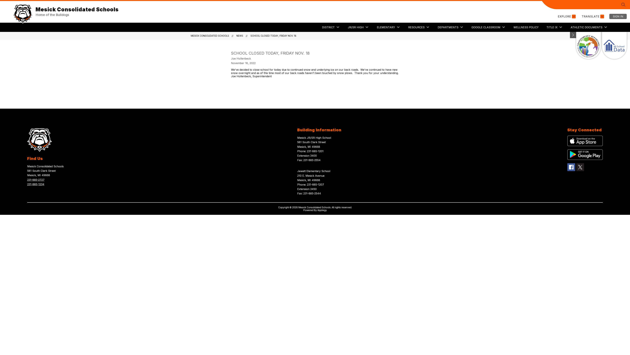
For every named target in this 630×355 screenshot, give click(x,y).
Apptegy (322, 210)
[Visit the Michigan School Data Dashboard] (614, 45)
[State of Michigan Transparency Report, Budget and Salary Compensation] (588, 45)
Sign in (618, 16)
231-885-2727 (35, 179)
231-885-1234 (35, 184)
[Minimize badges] (573, 35)
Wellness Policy (526, 27)
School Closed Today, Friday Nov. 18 (273, 35)
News (239, 35)
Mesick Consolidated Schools (210, 35)
